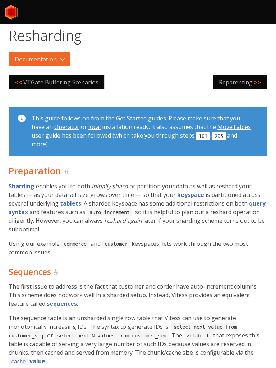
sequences (62, 304)
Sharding (21, 186)
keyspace (190, 195)
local (94, 127)
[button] (263, 12)
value (28, 361)
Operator (66, 127)
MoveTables (234, 127)
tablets (70, 203)
